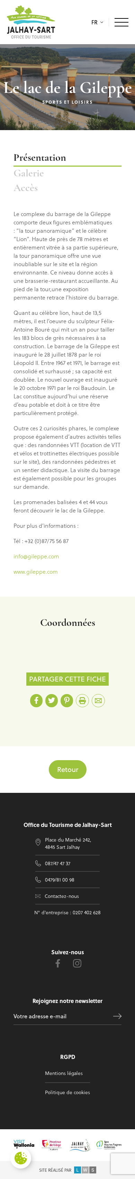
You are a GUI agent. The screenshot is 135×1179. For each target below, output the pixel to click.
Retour (67, 769)
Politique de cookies (67, 1092)
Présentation (40, 158)
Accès (26, 188)
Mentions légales (64, 1073)
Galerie (29, 173)
